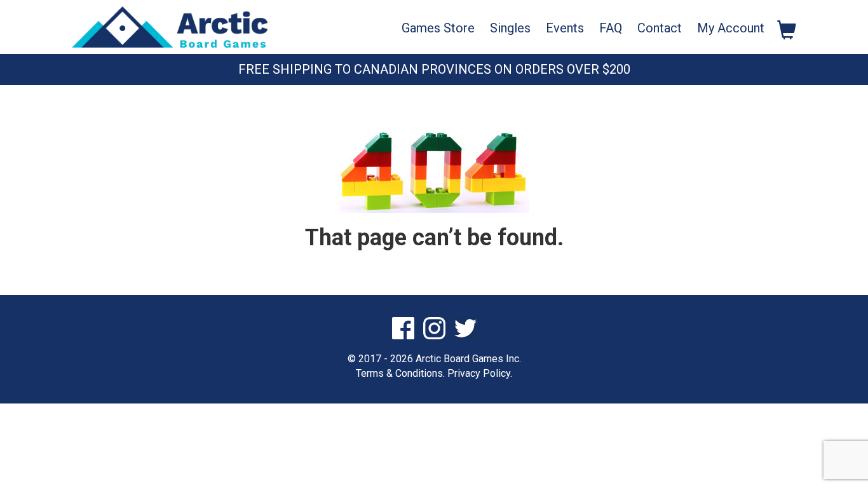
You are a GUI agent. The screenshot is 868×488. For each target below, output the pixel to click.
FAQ (610, 28)
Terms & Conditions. (400, 373)
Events (565, 28)
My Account (730, 28)
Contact (659, 28)
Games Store (438, 28)
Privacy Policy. (479, 373)
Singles (510, 28)
